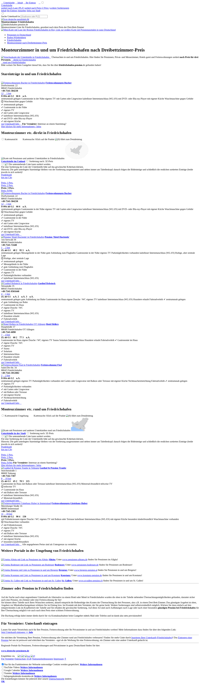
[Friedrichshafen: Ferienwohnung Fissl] (20, 365)
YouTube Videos (12, 667)
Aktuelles (21, 10)
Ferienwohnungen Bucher (59, 83)
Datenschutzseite (56, 679)
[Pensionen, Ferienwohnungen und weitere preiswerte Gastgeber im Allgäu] (24, 559)
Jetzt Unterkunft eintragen (17, 632)
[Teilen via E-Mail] (33, 656)
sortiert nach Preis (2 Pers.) (37, 8)
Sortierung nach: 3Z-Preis (43, 161)
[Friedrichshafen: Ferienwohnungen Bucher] (23, 83)
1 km (7, 93)
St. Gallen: (67, 580)
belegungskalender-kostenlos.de (19, 676)
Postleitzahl (6, 175)
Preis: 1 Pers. (7, 182)
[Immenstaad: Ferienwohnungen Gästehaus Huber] (26, 503)
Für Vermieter (7, 659)
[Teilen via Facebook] (19, 656)
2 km (6, 247)
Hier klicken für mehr (21, 126)
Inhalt (19, 2)
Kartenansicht (13, 139)
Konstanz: (66, 575)
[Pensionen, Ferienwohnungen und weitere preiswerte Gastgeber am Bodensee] (27, 565)
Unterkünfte (8, 2)
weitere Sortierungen (59, 8)
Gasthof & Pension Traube (53, 468)
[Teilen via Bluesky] (22, 656)
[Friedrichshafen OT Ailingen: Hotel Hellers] (23, 324)
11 (2, 514)
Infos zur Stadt (33, 10)
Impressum (59, 659)
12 (2, 93)
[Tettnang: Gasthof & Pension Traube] (20, 468)
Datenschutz (20, 659)
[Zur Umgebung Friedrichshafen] (76, 158)
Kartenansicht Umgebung (19, 415)
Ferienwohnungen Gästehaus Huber (70, 503)
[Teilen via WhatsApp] (27, 656)
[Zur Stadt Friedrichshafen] (80, 430)
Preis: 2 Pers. (7, 185)
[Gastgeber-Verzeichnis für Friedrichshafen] (15, 19)
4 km (6, 334)
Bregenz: (63, 570)
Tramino (8, 673)
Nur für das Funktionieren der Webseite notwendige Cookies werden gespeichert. (41, 664)
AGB (28, 659)
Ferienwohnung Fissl (51, 365)
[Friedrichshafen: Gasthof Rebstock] (19, 283)
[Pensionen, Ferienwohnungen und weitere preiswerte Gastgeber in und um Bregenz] (29, 570)
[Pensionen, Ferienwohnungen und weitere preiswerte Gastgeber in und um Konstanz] (30, 575)
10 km (7, 478)
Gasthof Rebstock (46, 283)
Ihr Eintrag (29, 2)
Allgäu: (52, 559)
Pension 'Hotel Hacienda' (57, 237)
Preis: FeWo (6, 190)
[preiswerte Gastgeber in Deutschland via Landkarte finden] (58, 30)
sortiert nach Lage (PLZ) (12, 8)
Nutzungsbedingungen (42, 659)
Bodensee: (60, 565)
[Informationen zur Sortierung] (6, 164)
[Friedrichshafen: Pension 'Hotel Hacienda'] (22, 237)
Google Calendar (12, 670)
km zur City (6, 177)
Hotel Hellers (52, 324)
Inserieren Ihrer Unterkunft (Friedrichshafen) (151, 637)
